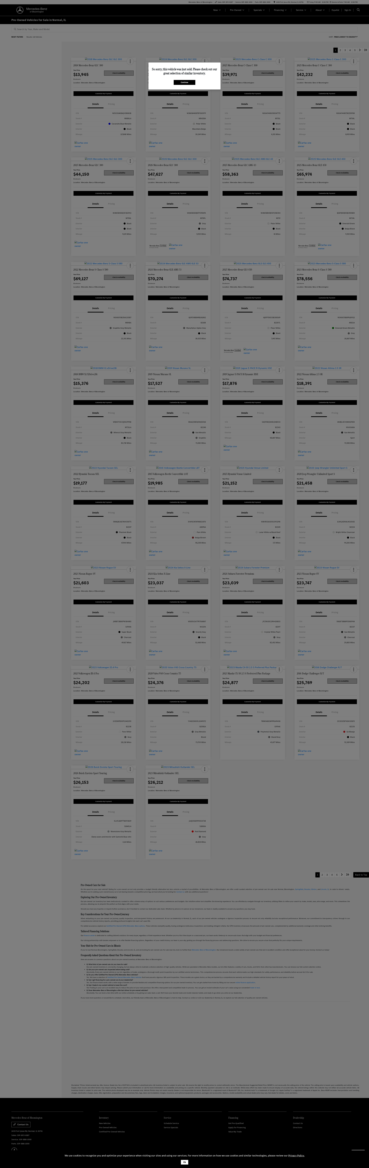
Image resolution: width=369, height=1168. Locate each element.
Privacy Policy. (296, 1155)
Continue (184, 82)
